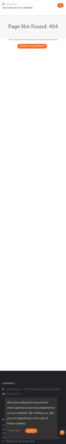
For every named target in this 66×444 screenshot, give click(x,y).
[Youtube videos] (62, 432)
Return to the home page (32, 46)
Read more (14, 431)
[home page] (9, 3)
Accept (31, 431)
